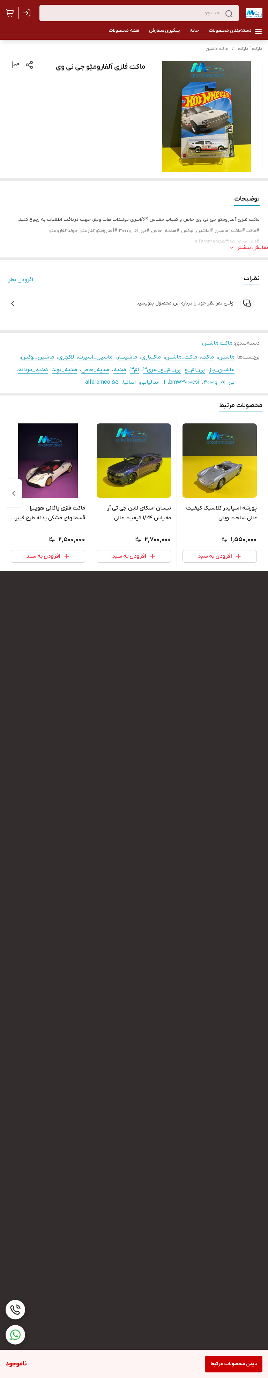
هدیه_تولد (64, 369)
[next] (13, 493)
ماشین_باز (221, 369)
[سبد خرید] (10, 13)
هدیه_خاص (95, 369)
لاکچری (66, 357)
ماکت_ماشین (181, 357)
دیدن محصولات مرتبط (233, 1364)
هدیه (119, 369)
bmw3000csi (184, 382)
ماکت (207, 357)
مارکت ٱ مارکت (250, 49)
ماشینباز (127, 357)
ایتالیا (129, 382)
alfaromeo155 (102, 382)
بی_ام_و (195, 369)
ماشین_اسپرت (95, 357)
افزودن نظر (20, 279)
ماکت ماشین (217, 49)
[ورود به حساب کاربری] (28, 13)
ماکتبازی (151, 357)
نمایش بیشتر (252, 247)
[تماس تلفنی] (15, 1309)
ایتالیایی (149, 382)
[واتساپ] (15, 1335)
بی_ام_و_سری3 (162, 369)
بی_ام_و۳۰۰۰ (218, 382)
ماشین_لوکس (37, 357)
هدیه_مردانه (33, 369)
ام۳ (134, 369)
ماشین (226, 357)
